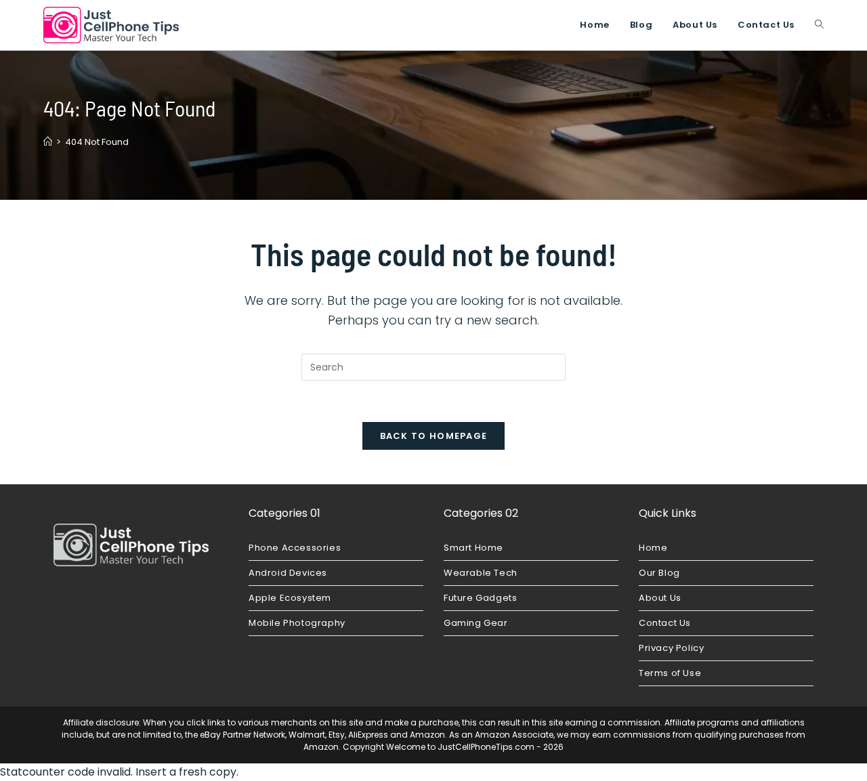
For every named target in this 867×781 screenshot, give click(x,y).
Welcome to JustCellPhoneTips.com (460, 747)
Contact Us (665, 622)
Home (653, 547)
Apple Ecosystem (290, 597)
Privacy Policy (671, 647)
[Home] (47, 141)
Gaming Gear (476, 622)
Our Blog (659, 572)
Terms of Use (670, 673)
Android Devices (288, 572)
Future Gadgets (480, 597)
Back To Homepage (434, 435)
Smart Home (473, 547)
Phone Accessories (295, 547)
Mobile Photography (297, 622)
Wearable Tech (480, 572)
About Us (660, 597)
